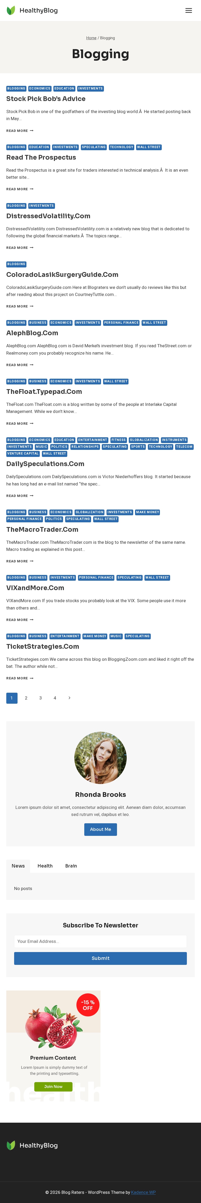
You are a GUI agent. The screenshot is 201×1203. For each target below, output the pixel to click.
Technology (121, 147)
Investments (90, 88)
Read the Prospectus (41, 157)
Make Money (147, 512)
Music (41, 447)
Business (37, 323)
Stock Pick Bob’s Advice (46, 99)
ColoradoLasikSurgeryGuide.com (62, 275)
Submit (101, 958)
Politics (59, 447)
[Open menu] (188, 10)
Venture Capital (23, 453)
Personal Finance (121, 323)
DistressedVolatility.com (48, 216)
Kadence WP (143, 1192)
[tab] (18, 866)
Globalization (144, 440)
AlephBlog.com (32, 333)
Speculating (94, 147)
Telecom (184, 447)
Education (64, 88)
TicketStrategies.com (42, 647)
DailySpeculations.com (45, 464)
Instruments (174, 440)
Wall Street (149, 147)
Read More (20, 130)
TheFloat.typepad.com (44, 392)
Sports (138, 447)
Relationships (85, 447)
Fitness (118, 440)
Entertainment (92, 440)
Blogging (16, 88)
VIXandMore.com (35, 588)
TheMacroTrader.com (42, 530)
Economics (39, 88)
